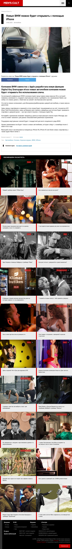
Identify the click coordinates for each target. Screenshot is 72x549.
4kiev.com (25, 535)
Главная (3, 11)
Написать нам (64, 546)
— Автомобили (34, 527)
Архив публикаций (10, 534)
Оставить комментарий (24, 146)
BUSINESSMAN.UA (48, 533)
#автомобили (9, 140)
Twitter (27, 80)
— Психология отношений (20, 527)
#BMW (33, 140)
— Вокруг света (45, 529)
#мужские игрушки (25, 140)
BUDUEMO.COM (48, 535)
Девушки (7, 522)
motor (21, 137)
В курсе (6, 531)
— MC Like (6, 525)
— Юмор (15, 525)
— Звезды (6, 527)
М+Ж (14, 522)
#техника (16, 140)
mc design (56, 540)
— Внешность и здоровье (47, 525)
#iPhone (38, 140)
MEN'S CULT (26, 533)
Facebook (10, 80)
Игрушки (33, 522)
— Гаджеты (33, 525)
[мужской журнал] (11, 3)
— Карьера (44, 527)
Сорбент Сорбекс (41, 542)
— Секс (15, 529)
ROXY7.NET (27, 531)
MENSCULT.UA (47, 531)
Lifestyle (44, 522)
